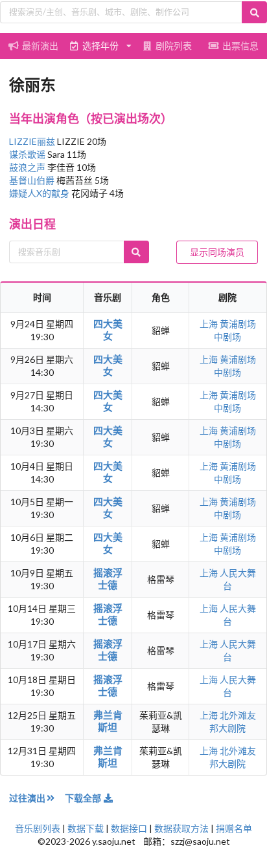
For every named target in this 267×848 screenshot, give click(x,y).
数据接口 (129, 828)
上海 (210, 323)
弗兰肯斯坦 (107, 721)
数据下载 (85, 828)
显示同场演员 (217, 251)
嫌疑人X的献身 (40, 193)
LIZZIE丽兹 (33, 141)
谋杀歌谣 (28, 154)
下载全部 (84, 797)
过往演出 (27, 797)
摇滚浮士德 (107, 579)
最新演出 (40, 45)
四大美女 (107, 330)
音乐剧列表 (37, 828)
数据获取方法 (181, 828)
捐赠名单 (234, 828)
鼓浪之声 (28, 167)
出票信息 (240, 45)
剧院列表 (174, 45)
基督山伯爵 (32, 180)
